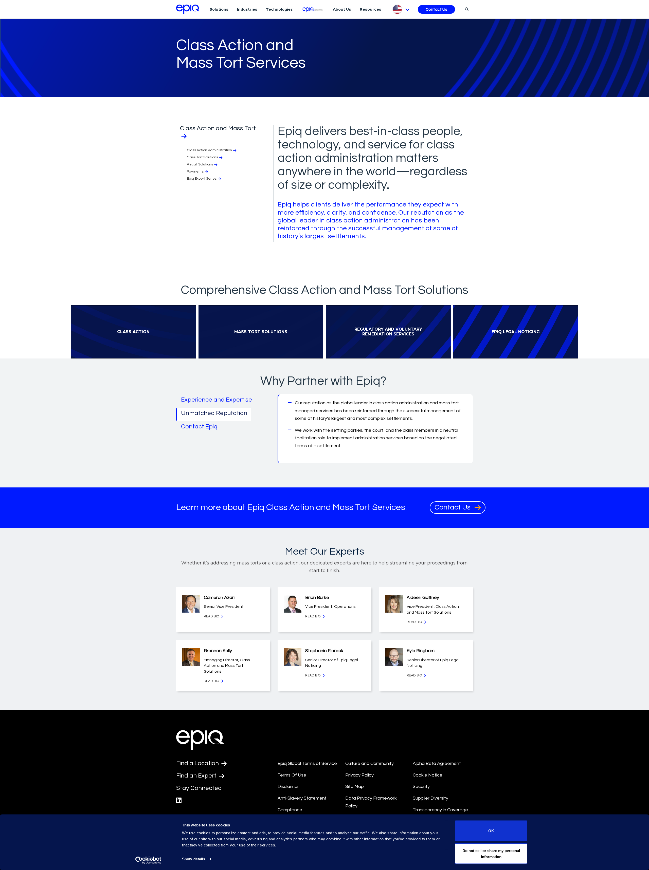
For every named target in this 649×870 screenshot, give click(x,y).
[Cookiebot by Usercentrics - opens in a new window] (148, 860)
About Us (342, 9)
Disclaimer (288, 786)
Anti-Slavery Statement (302, 798)
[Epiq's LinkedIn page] (179, 800)
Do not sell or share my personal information (491, 853)
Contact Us (436, 9)
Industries (247, 9)
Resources (370, 9)
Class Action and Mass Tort (218, 128)
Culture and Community (369, 763)
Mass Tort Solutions (202, 157)
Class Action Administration (209, 150)
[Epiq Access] (313, 9)
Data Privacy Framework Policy (371, 802)
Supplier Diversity (430, 798)
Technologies (279, 9)
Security (421, 786)
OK (491, 831)
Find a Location (198, 763)
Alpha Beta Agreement (437, 763)
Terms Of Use (292, 775)
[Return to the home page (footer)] (188, 9)
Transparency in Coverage (440, 809)
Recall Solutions (200, 164)
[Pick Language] (401, 9)
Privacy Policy (359, 775)
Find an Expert (197, 775)
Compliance (290, 809)
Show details (193, 859)
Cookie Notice (427, 775)
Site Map (354, 786)
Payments (195, 171)
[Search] (466, 9)
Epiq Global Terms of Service (307, 763)
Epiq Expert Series (202, 178)
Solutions (219, 9)
